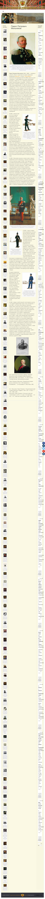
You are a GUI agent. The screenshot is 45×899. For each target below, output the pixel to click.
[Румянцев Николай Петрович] (5, 58)
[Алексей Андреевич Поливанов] (5, 471)
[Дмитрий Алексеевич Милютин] (5, 885)
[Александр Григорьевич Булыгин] (5, 497)
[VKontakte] (43, 454)
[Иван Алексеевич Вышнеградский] (5, 314)
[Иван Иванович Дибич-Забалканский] (5, 434)
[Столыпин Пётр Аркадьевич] (5, 877)
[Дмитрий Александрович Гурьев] (5, 101)
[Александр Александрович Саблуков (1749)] (5, 253)
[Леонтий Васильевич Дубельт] (5, 737)
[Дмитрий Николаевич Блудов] (5, 684)
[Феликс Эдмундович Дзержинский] (5, 614)
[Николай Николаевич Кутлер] (5, 384)
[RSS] (41, 895)
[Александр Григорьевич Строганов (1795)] (5, 271)
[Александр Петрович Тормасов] (5, 574)
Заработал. (40, 284)
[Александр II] (5, 136)
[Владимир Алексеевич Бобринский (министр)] (5, 555)
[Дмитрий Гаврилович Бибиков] (5, 745)
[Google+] (43, 451)
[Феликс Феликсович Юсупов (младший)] (5, 505)
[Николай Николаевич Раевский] (5, 162)
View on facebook (39, 76)
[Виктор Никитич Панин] (5, 852)
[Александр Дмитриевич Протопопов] (5, 170)
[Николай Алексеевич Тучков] (5, 297)
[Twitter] (37, 895)
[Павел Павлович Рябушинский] (5, 623)
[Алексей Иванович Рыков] (5, 531)
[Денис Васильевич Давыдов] (5, 178)
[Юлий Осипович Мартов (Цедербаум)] (5, 339)
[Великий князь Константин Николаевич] (5, 813)
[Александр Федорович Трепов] (5, 861)
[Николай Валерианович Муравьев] (5, 658)
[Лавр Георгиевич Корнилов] (5, 718)
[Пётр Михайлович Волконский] (5, 109)
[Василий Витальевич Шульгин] (5, 582)
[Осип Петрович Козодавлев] (5, 606)
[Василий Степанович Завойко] (5, 631)
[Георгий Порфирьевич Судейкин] (5, 289)
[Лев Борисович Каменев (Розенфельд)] (5, 461)
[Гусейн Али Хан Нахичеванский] (5, 322)
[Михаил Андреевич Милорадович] (5, 409)
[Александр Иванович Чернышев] (5, 236)
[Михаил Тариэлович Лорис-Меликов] (5, 127)
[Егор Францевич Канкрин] (5, 797)
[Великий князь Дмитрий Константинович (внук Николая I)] (5, 831)
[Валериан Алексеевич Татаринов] (5, 805)
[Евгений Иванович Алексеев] (5, 547)
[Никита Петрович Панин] (5, 84)
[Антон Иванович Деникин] (5, 305)
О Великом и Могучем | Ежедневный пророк (40, 691)
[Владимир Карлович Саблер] (5, 203)
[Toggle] (43, 456)
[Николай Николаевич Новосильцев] (5, 597)
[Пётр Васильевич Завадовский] (5, 227)
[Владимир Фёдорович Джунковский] (5, 49)
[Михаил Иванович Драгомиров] (5, 667)
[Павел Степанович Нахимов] (5, 565)
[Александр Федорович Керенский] (5, 426)
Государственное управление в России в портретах (18, 895)
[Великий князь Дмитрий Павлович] (5, 75)
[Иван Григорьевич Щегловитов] (5, 822)
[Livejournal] (43, 445)
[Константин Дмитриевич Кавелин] (5, 154)
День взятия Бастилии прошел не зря (40, 805)
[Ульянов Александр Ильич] (5, 417)
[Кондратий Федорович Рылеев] (5, 779)
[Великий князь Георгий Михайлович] (5, 375)
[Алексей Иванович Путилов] (5, 366)
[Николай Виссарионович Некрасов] (5, 401)
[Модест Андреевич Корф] (5, 186)
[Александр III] (5, 590)
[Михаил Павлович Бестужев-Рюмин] (5, 357)
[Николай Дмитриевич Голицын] (5, 771)
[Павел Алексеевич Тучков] (5, 262)
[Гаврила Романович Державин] (5, 869)
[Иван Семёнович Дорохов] (5, 489)
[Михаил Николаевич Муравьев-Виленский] (5, 753)
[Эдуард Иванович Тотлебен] (5, 640)
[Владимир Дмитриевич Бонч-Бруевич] (5, 443)
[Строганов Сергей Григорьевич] (5, 649)
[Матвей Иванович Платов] (5, 211)
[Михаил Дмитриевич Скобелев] (5, 788)
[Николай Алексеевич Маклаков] (5, 700)
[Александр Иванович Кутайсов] (5, 539)
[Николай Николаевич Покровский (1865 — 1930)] (5, 726)
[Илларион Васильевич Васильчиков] (5, 349)
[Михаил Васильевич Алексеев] (5, 762)
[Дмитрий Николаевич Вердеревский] (5, 280)
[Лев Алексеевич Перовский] (5, 66)
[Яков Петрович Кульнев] (5, 330)
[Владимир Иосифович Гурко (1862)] (5, 480)
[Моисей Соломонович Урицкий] (5, 709)
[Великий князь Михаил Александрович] (5, 117)
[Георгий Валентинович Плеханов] (5, 40)
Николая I (17, 76)
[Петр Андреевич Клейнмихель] (5, 844)
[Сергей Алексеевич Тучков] (5, 692)
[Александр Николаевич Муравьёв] (5, 93)
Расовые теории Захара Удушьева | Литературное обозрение (41, 431)
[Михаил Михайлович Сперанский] (5, 194)
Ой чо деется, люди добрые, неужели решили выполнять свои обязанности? (41, 586)
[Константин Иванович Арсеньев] (5, 523)
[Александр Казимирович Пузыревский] (5, 515)
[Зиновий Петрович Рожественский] (5, 392)
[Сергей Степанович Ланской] (5, 245)
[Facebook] (36, 895)
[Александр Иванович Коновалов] (5, 31)
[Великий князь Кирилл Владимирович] (5, 144)
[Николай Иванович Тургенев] (5, 453)
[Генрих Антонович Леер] (5, 675)
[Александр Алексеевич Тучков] (5, 219)
